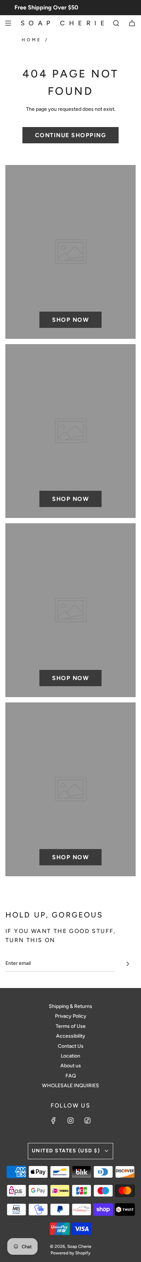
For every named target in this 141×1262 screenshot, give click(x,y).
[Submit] (128, 964)
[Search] (116, 23)
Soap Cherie (65, 23)
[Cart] (132, 23)
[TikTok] (87, 1120)
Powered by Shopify (70, 1252)
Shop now (70, 319)
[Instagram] (70, 1120)
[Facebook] (53, 1120)
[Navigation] (8, 23)
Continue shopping (70, 135)
